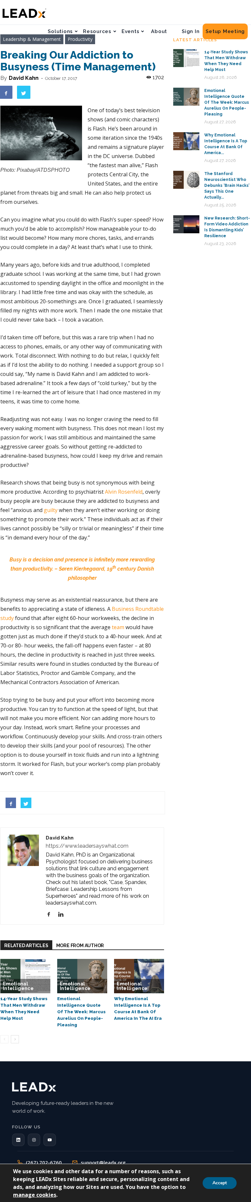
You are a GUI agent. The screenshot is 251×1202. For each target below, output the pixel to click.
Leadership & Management (32, 39)
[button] (18, 1140)
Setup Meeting (225, 31)
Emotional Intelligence (18, 986)
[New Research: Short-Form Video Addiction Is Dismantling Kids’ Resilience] (186, 224)
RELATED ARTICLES (26, 945)
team (118, 627)
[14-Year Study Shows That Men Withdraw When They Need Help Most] (25, 976)
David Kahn (24, 78)
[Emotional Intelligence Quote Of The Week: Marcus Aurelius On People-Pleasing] (82, 976)
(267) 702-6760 (44, 1162)
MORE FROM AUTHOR (80, 945)
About (159, 31)
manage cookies (34, 1194)
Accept (219, 1183)
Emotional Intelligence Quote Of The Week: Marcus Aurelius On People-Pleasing (81, 1011)
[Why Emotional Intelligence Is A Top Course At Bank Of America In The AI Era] (139, 976)
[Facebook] (51, 914)
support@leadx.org (103, 1162)
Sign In (190, 31)
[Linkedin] (63, 914)
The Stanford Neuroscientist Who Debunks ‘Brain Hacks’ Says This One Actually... (226, 185)
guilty (51, 510)
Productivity (80, 39)
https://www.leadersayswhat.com (87, 846)
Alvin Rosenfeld (123, 491)
